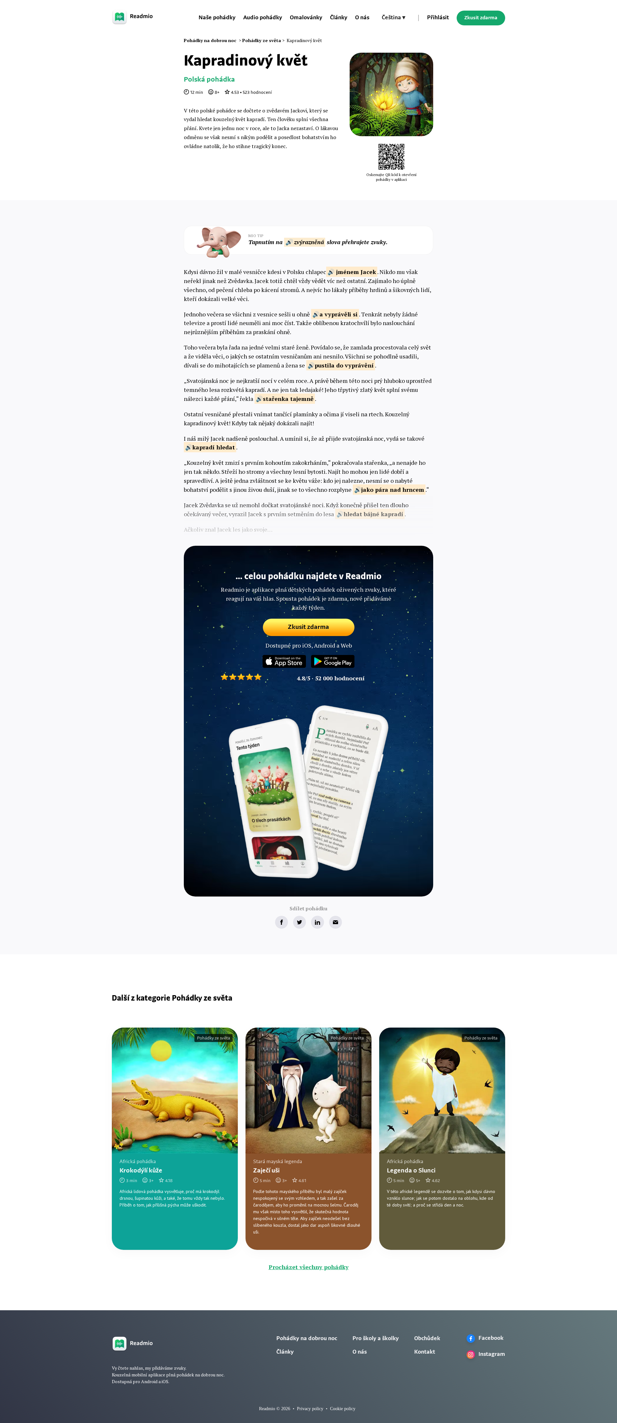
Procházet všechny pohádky (309, 1267)
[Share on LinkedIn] (317, 922)
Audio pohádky (262, 18)
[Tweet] (299, 922)
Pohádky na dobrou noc (306, 1339)
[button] (393, 18)
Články (338, 18)
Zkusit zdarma (480, 18)
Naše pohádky (217, 18)
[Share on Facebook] (281, 922)
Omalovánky (306, 18)
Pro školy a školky (376, 1339)
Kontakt (424, 1352)
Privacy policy (310, 1408)
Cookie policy (342, 1408)
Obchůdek (427, 1339)
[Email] (335, 922)
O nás (362, 18)
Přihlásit (438, 18)
